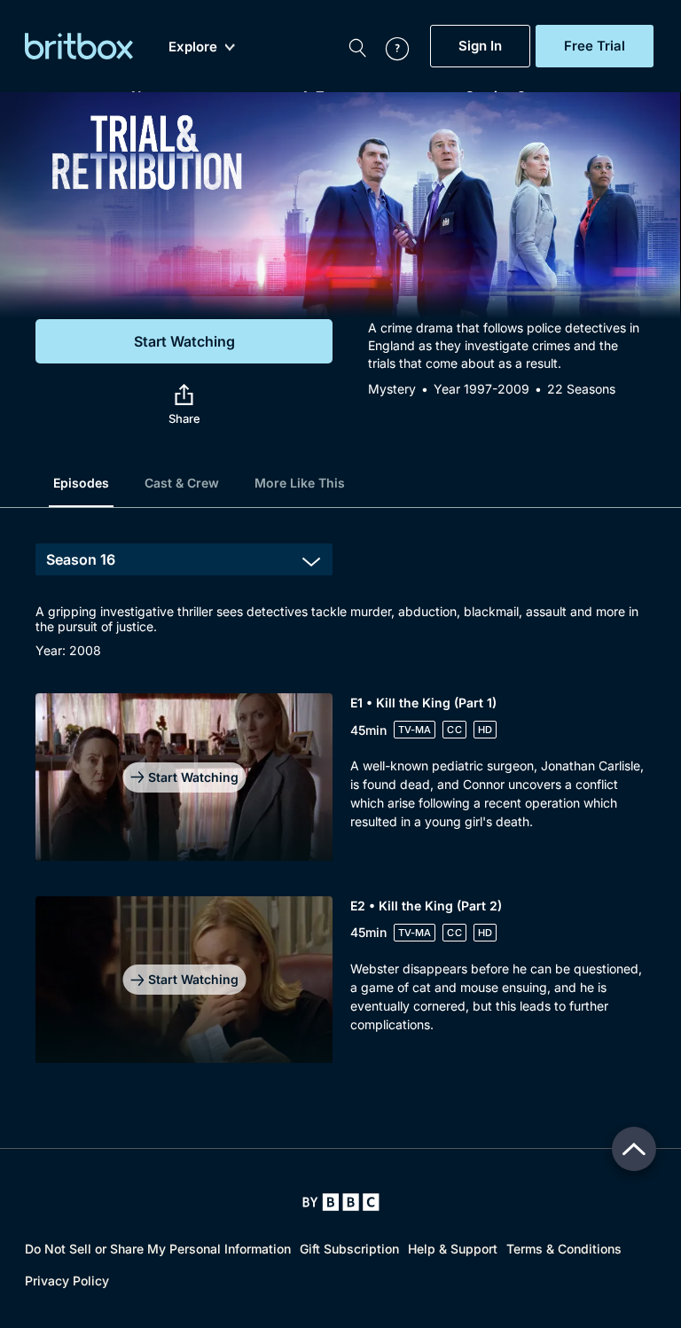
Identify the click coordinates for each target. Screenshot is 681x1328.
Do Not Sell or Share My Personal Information (158, 1248)
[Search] (357, 46)
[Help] (388, 46)
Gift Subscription (349, 1248)
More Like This (299, 482)
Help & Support (452, 1248)
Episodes (81, 482)
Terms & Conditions (564, 1248)
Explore (192, 47)
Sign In (480, 46)
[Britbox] (79, 46)
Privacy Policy (67, 1280)
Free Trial (594, 46)
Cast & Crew (182, 482)
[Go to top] (634, 1149)
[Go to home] (341, 1202)
